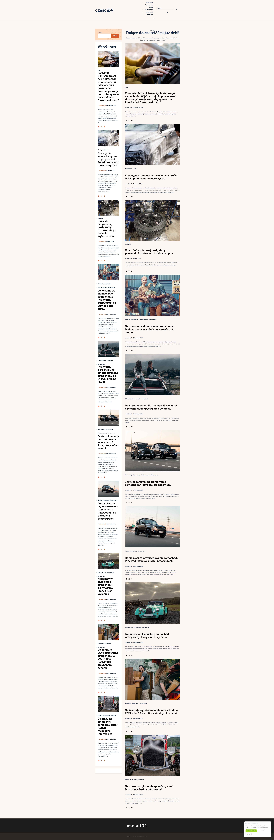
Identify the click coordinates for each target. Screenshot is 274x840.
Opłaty (127, 551)
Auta (126, 87)
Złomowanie (152, 319)
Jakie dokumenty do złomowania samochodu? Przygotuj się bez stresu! (148, 483)
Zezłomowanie (143, 319)
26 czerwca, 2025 (138, 107)
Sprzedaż (141, 779)
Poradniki (128, 244)
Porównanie (137, 627)
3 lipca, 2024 (137, 258)
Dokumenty (128, 475)
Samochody (134, 319)
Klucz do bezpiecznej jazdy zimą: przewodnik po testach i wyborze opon (149, 252)
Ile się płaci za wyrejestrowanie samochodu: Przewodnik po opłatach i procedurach (152, 560)
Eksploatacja (129, 627)
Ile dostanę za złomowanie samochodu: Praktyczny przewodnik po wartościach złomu (149, 329)
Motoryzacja (129, 168)
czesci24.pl (128, 107)
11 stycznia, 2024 (138, 414)
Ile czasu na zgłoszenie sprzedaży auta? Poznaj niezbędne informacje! (149, 788)
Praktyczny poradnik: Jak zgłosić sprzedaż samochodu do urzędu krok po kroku (151, 407)
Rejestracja (135, 703)
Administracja (129, 398)
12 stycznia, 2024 (138, 337)
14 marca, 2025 (137, 184)
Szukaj (100, 32)
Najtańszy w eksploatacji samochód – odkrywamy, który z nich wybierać (148, 636)
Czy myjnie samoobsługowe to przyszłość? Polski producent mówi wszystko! (151, 177)
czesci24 (137, 826)
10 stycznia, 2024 (138, 490)
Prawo (127, 779)
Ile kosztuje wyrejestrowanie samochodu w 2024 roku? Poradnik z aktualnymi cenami (151, 712)
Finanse (127, 319)
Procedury (133, 551)
